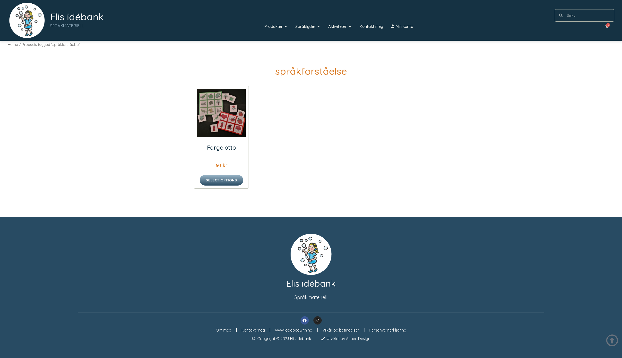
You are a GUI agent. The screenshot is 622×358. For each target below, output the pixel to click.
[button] (286, 26)
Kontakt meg (253, 330)
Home (13, 44)
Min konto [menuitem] (404, 26)
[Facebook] (305, 320)
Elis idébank (77, 17)
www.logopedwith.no (293, 330)
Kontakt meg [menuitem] (371, 26)
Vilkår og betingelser (340, 330)
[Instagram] (317, 320)
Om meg (223, 330)
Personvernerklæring (387, 330)
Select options (221, 180)
